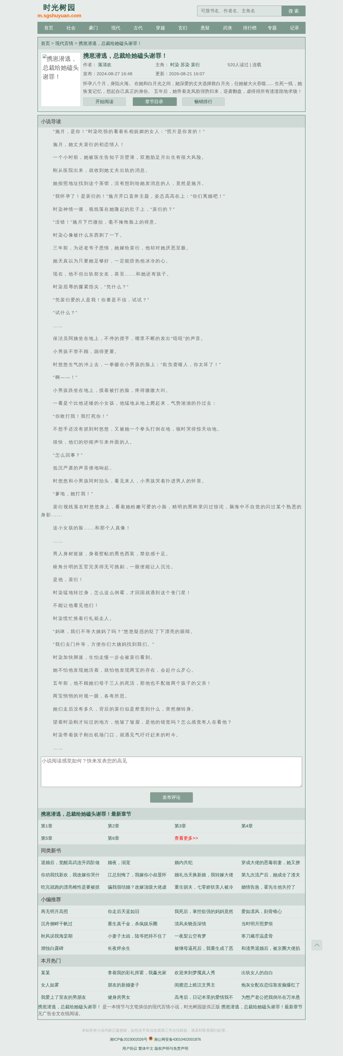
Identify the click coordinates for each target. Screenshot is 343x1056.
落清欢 (104, 64)
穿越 (160, 27)
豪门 (93, 27)
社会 (71, 27)
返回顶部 (317, 945)
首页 (48, 27)
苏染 (185, 64)
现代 (115, 27)
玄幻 (182, 27)
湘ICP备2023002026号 (128, 1039)
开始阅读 (104, 101)
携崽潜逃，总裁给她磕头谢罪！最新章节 (262, 1006)
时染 (174, 64)
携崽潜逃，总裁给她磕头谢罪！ (110, 43)
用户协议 (129, 1048)
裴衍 (195, 64)
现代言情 (65, 43)
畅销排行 (203, 101)
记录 (294, 27)
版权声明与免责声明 (171, 1048)
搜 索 (294, 11)
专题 (272, 27)
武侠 (227, 27)
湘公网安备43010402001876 (177, 1039)
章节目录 (154, 101)
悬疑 (205, 27)
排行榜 (250, 27)
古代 (138, 27)
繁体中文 (145, 1048)
